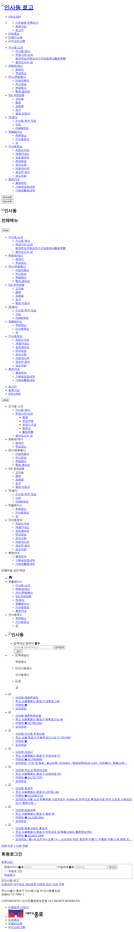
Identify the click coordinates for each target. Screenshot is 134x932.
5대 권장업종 (16, 95)
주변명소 (21, 135)
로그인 (19, 30)
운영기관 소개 (24, 54)
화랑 (18, 102)
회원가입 (21, 26)
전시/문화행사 (17, 76)
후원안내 (14, 179)
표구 (18, 109)
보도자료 (21, 175)
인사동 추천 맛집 (25, 120)
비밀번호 (65, 867)
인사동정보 (15, 146)
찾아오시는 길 (24, 62)
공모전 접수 (22, 172)
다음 (19, 845)
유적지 (19, 69)
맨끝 (25, 845)
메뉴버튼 (7, 197)
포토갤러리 (22, 157)
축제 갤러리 (22, 91)
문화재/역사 (15, 65)
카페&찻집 (22, 128)
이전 (10, 845)
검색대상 (19, 643)
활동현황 (60, 58)
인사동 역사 (22, 51)
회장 (18, 58)
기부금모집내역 (25, 186)
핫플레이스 (15, 131)
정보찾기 (9, 874)
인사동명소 (22, 139)
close (5, 230)
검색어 (32, 643)
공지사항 (21, 164)
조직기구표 (39, 58)
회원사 (50, 58)
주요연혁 (26, 58)
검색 (59, 647)
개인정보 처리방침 (24, 884)
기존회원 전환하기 (26, 22)
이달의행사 (22, 80)
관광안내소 (22, 153)
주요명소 (21, 73)
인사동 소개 (15, 47)
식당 (18, 124)
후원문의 (21, 183)
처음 (4, 845)
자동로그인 (15, 871)
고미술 (19, 98)
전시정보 (21, 84)
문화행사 (21, 87)
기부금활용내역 (25, 190)
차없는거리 (22, 150)
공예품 (19, 106)
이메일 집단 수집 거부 (50, 884)
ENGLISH (14, 16)
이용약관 (7, 884)
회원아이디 (14, 867)
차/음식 (12, 117)
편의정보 (21, 161)
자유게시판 (22, 168)
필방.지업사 (22, 113)
